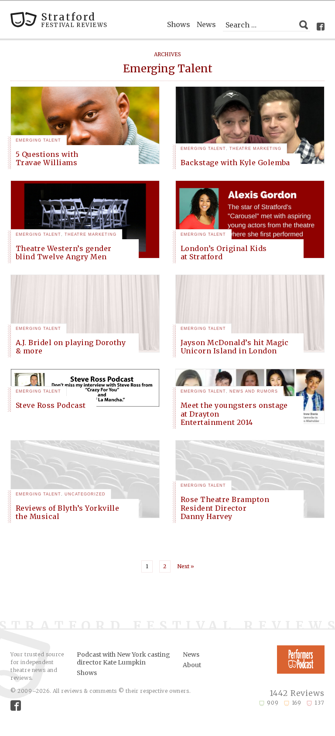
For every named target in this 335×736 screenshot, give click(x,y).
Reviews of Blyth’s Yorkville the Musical (67, 512)
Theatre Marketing (255, 148)
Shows (178, 24)
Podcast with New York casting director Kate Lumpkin (123, 658)
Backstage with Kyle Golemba (235, 162)
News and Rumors (253, 391)
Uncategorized (85, 494)
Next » (185, 566)
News (206, 24)
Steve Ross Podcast (51, 405)
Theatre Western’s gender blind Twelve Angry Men (64, 252)
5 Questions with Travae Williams (47, 158)
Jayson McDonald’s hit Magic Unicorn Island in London (235, 346)
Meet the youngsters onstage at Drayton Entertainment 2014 (234, 413)
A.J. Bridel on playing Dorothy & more (71, 346)
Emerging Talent (38, 140)
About (192, 665)
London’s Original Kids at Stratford (224, 252)
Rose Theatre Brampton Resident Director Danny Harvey (225, 507)
